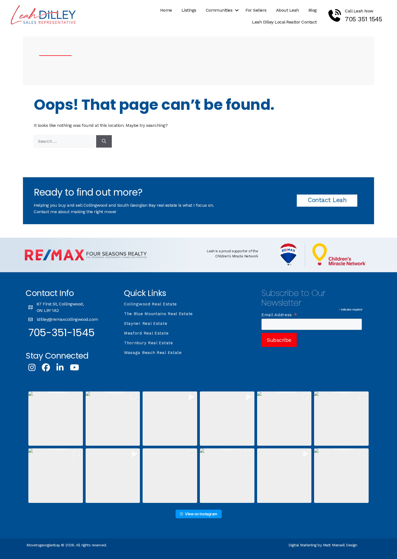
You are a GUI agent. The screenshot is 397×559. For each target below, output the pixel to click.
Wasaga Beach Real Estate (153, 352)
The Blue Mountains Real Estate (158, 313)
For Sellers (256, 10)
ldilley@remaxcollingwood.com (67, 319)
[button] (236, 10)
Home (166, 10)
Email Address (279, 315)
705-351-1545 (61, 332)
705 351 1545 (363, 19)
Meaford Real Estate (146, 333)
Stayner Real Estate (145, 323)
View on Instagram (201, 514)
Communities (219, 10)
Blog (312, 10)
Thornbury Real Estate (148, 342)
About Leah (287, 10)
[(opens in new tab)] (86, 258)
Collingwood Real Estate (150, 304)
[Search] (104, 141)
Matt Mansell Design (340, 545)
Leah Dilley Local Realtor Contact (284, 22)
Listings (188, 10)
